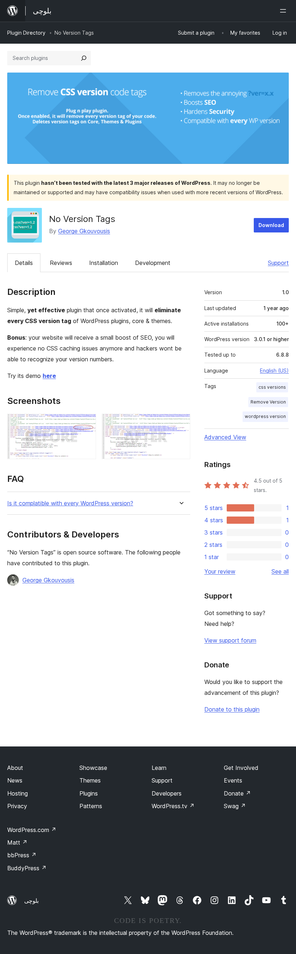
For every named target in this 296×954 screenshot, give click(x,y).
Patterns (90, 806)
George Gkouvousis (84, 231)
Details (24, 262)
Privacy (17, 806)
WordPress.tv (173, 806)
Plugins (88, 793)
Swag (235, 806)
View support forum (230, 640)
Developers (167, 793)
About (15, 767)
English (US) (274, 370)
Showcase (93, 767)
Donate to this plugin (232, 709)
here (49, 375)
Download (271, 225)
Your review (219, 571)
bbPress (21, 855)
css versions (272, 387)
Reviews (61, 262)
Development (152, 262)
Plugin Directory (26, 33)
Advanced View (225, 437)
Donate (237, 793)
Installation (103, 262)
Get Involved (241, 767)
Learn (159, 767)
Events (233, 780)
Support (278, 262)
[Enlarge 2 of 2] (180, 423)
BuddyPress (27, 868)
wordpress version (265, 416)
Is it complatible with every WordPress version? (70, 503)
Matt (17, 842)
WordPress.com (31, 829)
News (14, 780)
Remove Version (268, 402)
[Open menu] (284, 11)
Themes (90, 780)
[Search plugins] (84, 58)
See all (280, 571)
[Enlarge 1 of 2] (86, 423)
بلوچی (31, 900)
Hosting (17, 793)
